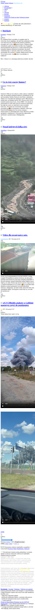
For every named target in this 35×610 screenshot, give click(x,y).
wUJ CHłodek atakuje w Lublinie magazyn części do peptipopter (17, 304)
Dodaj (2, 3)
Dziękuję (7, 31)
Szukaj (6, 3)
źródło (2, 532)
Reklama (16, 589)
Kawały (6, 14)
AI (5, 11)
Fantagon (3, 86)
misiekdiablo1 (5, 239)
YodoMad (3, 130)
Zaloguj (11, 3)
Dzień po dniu (15, 17)
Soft (5, 9)
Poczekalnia (7, 7)
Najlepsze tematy (24, 17)
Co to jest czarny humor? (14, 82)
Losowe (6, 19)
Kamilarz (3, 34)
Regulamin (4, 589)
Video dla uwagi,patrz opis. (15, 235)
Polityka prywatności (27, 589)
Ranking (6, 20)
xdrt (2, 309)
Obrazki (6, 12)
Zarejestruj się (18, 3)
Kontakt (11, 589)
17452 (6, 543)
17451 (10, 543)
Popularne (7, 16)
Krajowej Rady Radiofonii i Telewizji (18, 548)
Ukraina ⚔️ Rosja (8, 23)
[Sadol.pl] (3, 1)
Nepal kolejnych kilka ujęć (15, 127)
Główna (6, 6)
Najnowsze (7, 17)
